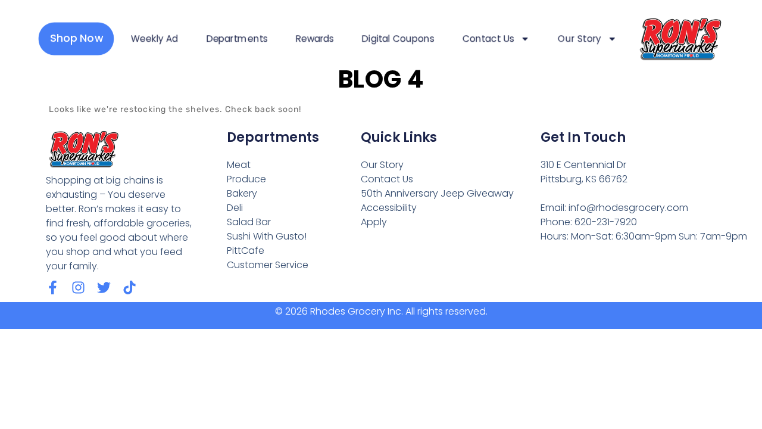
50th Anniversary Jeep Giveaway (437, 193)
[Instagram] (78, 287)
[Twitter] (104, 287)
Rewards (315, 38)
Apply (374, 222)
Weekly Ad (154, 38)
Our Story (579, 38)
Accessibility (389, 207)
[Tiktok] (129, 287)
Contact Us (488, 38)
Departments (236, 38)
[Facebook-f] (53, 287)
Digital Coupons (398, 38)
